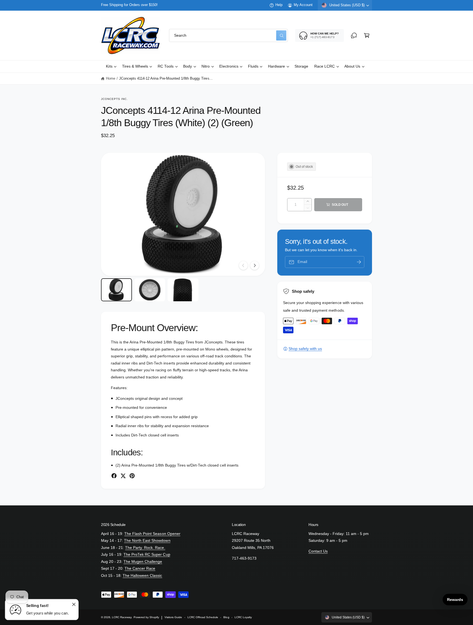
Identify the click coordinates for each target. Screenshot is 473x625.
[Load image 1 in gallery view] (116, 290)
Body (187, 66)
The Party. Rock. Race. (145, 548)
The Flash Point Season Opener (152, 534)
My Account (303, 5)
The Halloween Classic (142, 576)
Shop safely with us (305, 349)
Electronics (228, 66)
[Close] (74, 604)
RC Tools (166, 66)
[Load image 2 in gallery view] (149, 290)
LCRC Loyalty (243, 617)
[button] (366, 35)
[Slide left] (243, 265)
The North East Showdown (147, 541)
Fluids (253, 66)
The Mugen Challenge (142, 562)
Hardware (276, 66)
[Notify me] (358, 262)
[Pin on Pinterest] (132, 476)
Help (278, 5)
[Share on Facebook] (114, 476)
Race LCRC (324, 66)
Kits (109, 66)
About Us (352, 66)
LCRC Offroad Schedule (203, 617)
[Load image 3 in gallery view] (183, 290)
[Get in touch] (353, 35)
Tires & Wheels (135, 66)
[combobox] (228, 35)
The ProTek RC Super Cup (146, 554)
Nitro (205, 66)
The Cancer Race (140, 568)
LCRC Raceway (121, 617)
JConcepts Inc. (114, 98)
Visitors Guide (173, 617)
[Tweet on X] (123, 476)
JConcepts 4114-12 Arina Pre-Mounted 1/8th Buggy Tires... (166, 78)
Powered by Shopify (146, 617)
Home (110, 78)
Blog (226, 617)
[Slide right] (254, 265)
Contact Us (318, 551)
